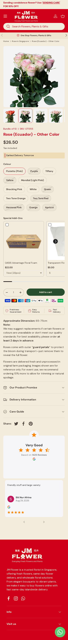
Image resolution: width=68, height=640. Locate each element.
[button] (62, 16)
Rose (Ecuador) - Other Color (45, 41)
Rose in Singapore (20, 41)
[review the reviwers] (8, 507)
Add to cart (45, 292)
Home (6, 41)
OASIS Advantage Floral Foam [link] (21, 262)
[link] (23, 241)
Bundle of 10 (10, 128)
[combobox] (34, 26)
